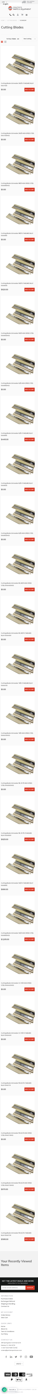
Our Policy (4, 1334)
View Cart (4, 1318)
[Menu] (26, 14)
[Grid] (2, 42)
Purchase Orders (7, 1299)
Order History (5, 1315)
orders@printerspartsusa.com (11, 1350)
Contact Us (5, 1306)
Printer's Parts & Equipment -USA (23, 1389)
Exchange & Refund (8, 1301)
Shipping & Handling (8, 1304)
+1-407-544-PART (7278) (9, 1348)
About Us (4, 1329)
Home (2, 20)
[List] (5, 42)
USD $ (18, 1364)
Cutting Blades (12, 20)
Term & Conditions (7, 1331)
